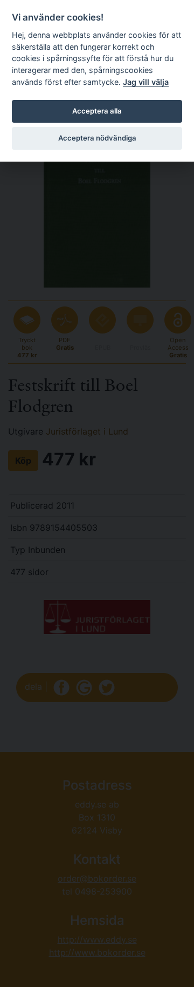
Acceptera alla (97, 110)
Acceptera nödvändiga (97, 138)
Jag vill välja (146, 81)
